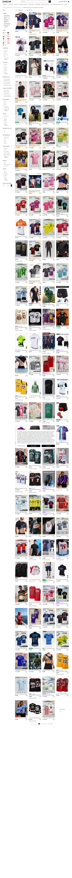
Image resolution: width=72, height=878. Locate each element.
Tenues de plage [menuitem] (31, 4)
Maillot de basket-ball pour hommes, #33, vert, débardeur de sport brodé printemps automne (48, 419)
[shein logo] (7, 1)
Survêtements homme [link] (18, 7)
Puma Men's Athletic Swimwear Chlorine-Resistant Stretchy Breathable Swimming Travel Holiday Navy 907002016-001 (49, 580)
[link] (62, 1)
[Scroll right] (68, 4)
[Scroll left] (67, 4)
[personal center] (60, 1)
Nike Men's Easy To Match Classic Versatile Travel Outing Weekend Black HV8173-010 (21, 99)
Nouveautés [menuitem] (11, 4)
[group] (7, 15)
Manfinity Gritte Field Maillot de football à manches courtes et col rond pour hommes (49, 53)
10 (51, 723)
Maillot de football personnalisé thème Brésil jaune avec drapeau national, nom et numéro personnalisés (62, 648)
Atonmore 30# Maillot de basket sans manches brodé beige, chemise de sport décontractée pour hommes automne (21, 327)
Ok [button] (11, 185)
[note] (33, 34)
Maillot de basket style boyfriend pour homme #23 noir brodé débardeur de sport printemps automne (48, 395)
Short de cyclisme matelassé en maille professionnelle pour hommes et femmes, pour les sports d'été (62, 419)
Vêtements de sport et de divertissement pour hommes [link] (33, 7)
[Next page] (52, 723)
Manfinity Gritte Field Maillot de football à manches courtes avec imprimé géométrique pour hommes (62, 326)
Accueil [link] (4, 7)
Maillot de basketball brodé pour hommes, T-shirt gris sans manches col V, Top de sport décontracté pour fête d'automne (62, 465)
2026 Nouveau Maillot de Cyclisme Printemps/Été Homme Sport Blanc (35, 350)
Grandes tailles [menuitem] (37, 4)
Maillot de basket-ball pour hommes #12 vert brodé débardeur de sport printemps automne (35, 465)
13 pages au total (33, 723)
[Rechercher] (50, 2)
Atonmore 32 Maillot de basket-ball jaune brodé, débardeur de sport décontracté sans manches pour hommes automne (62, 671)
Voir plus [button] (6, 26)
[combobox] (20, 10)
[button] (66, 1)
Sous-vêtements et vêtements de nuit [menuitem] (57, 4)
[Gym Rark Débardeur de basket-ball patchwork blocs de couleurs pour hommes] (48, 525)
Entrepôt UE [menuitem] (16, 4)
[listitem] (21, 23)
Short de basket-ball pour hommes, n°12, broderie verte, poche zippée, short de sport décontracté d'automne (48, 465)
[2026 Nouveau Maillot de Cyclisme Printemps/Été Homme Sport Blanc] (35, 341)
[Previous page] (37, 723)
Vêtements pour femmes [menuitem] (23, 4)
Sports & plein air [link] (10, 7)
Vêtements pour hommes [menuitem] (45, 4)
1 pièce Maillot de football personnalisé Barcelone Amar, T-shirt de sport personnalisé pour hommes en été (48, 326)
